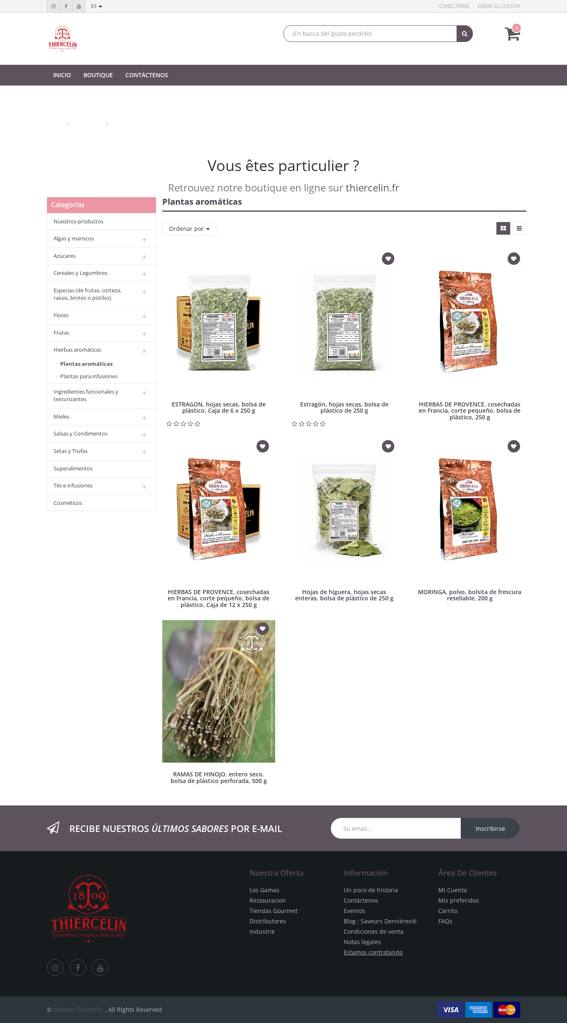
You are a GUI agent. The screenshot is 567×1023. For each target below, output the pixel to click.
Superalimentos (73, 468)
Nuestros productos (78, 221)
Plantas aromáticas (140, 124)
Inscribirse (490, 828)
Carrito (447, 911)
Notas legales (362, 942)
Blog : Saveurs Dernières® (380, 921)
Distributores (267, 921)
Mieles (61, 416)
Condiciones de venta (373, 931)
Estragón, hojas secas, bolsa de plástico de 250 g (344, 407)
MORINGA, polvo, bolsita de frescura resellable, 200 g (469, 595)
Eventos (354, 911)
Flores (61, 315)
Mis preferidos (458, 900)
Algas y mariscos (74, 238)
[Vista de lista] (519, 228)
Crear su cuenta (499, 6)
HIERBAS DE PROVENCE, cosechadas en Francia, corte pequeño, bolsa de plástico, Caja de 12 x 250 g (218, 598)
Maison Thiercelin (78, 1009)
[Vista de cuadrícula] (503, 228)
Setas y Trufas (71, 451)
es (94, 6)
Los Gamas (264, 890)
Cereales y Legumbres (81, 273)
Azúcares (65, 255)
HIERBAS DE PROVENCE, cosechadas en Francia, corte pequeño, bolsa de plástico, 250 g (470, 410)
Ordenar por (187, 228)
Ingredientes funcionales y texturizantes (86, 395)
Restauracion (267, 900)
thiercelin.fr (372, 187)
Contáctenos (361, 900)
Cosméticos (68, 503)
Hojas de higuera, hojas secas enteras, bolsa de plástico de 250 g (344, 595)
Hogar (55, 124)
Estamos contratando (373, 952)
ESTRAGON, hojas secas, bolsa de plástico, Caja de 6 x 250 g (219, 407)
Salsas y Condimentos (81, 433)
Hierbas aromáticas (77, 349)
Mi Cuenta (452, 890)
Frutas (61, 332)
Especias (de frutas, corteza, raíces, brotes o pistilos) (87, 294)
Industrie (262, 931)
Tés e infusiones (73, 485)
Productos (89, 124)
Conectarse (454, 6)
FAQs (445, 921)
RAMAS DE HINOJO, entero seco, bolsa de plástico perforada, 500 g (219, 777)
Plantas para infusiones (88, 376)
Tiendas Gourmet (273, 911)
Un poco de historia (371, 890)
